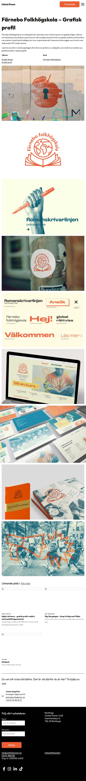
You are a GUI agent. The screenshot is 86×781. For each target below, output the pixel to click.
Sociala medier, (34, 622)
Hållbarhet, (25, 622)
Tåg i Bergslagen (50, 614)
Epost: (4, 719)
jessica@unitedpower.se (15, 697)
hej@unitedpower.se (12, 752)
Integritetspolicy (53, 752)
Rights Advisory (6, 614)
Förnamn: (6, 730)
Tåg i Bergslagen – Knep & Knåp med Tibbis (62, 616)
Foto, (3, 665)
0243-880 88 (8, 755)
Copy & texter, (50, 619)
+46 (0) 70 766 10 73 (14, 700)
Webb (21, 625)
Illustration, (80, 619)
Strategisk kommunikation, (10, 625)
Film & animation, (60, 619)
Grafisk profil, (16, 622)
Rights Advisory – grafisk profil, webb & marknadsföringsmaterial (18, 617)
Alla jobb (25, 583)
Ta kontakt (69, 4)
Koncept (18, 665)
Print (46, 622)
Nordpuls (4, 659)
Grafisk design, (7, 622)
